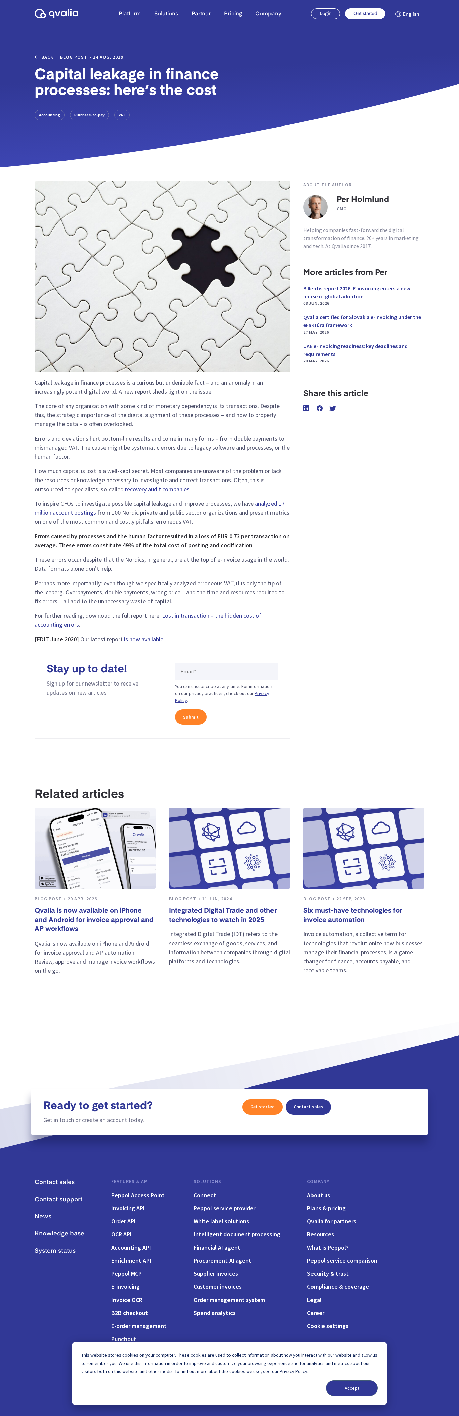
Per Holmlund (363, 200)
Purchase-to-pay (89, 114)
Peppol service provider (224, 1208)
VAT (122, 114)
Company (318, 1181)
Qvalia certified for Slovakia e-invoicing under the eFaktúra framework (362, 324)
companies (175, 489)
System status (55, 1251)
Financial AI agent (217, 1247)
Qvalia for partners (331, 1221)
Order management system (229, 1300)
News (43, 1217)
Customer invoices (218, 1287)
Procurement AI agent (222, 1260)
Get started (365, 13)
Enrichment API (131, 1260)
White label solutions (221, 1221)
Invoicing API (128, 1208)
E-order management (139, 1326)
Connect (205, 1195)
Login (325, 13)
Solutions (207, 1181)
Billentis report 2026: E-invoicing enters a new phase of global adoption (356, 295)
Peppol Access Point (138, 1195)
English (411, 14)
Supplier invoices (216, 1273)
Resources (320, 1234)
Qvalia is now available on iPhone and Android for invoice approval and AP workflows (94, 920)
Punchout (123, 1339)
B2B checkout (129, 1313)
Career (315, 1313)
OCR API (121, 1234)
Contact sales (308, 1107)
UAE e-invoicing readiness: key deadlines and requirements (355, 353)
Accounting (49, 114)
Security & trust (328, 1273)
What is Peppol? (328, 1247)
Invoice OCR (126, 1300)
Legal (314, 1300)
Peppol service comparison (342, 1260)
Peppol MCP (126, 1273)
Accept (352, 1388)
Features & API (130, 1181)
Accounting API (131, 1247)
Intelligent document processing (237, 1234)
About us (318, 1195)
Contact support (58, 1200)
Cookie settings (327, 1326)
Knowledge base (59, 1234)
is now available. (144, 639)
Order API (123, 1221)
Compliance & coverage (338, 1287)
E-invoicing (125, 1287)
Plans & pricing (326, 1208)
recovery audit (143, 489)
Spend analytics (215, 1313)
